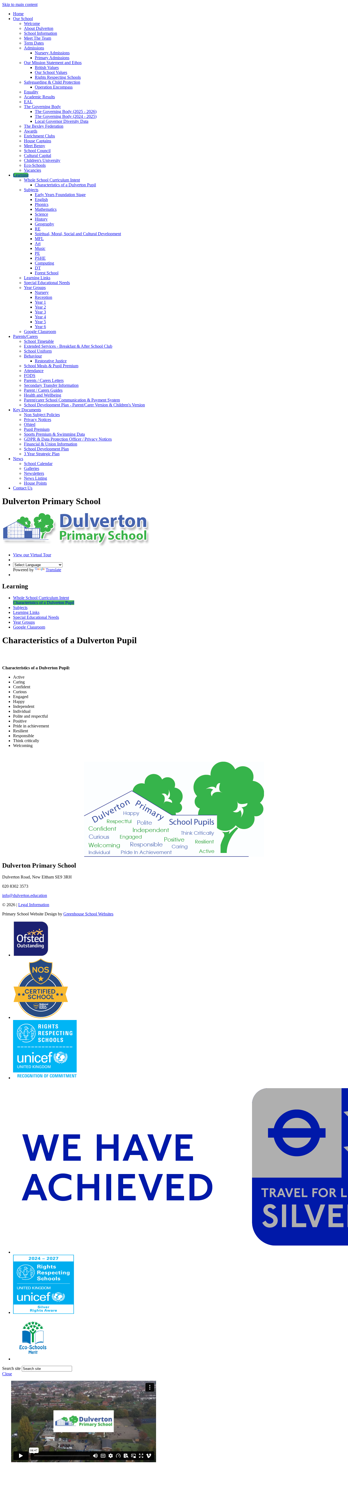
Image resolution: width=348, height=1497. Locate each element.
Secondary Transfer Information (51, 385)
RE (38, 229)
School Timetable (39, 341)
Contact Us (22, 488)
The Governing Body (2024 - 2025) (66, 116)
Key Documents (27, 409)
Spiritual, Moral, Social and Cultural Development (78, 233)
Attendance (34, 370)
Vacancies (32, 170)
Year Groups (35, 287)
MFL (39, 238)
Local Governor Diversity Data (61, 121)
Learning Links (37, 277)
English (41, 199)
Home (18, 13)
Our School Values (51, 72)
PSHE (40, 258)
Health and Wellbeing (42, 395)
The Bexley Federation (43, 126)
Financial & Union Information (50, 444)
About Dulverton (38, 28)
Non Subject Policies (42, 414)
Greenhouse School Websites (88, 914)
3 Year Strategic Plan (42, 453)
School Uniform (38, 351)
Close (7, 1374)
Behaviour (33, 356)
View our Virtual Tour (32, 555)
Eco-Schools (35, 165)
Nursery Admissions (52, 53)
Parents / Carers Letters (44, 380)
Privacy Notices (37, 419)
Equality (31, 92)
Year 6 (40, 326)
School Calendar (38, 463)
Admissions (34, 48)
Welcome (32, 23)
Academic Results (39, 97)
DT (38, 268)
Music (40, 248)
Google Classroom (40, 331)
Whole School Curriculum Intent (52, 180)
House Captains (37, 141)
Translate (53, 569)
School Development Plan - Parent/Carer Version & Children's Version (84, 405)
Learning (21, 175)
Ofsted (29, 424)
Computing (44, 263)
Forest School (46, 273)
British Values (47, 67)
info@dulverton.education (24, 895)
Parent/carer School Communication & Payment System (72, 400)
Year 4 (40, 317)
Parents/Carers (25, 336)
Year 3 (40, 312)
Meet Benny (34, 145)
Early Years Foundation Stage (60, 194)
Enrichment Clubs (39, 136)
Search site (11, 1368)
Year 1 (40, 302)
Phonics (41, 204)
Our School (23, 18)
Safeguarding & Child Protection (52, 82)
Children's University (42, 160)
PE (37, 253)
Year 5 (40, 321)
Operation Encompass (54, 87)
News (18, 458)
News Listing (35, 478)
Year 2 (40, 307)
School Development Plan (46, 449)
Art (38, 243)
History (41, 219)
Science (41, 214)
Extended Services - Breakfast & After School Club (68, 346)
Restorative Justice (51, 361)
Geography (44, 224)
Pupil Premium (36, 429)
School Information (40, 33)
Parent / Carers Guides (43, 390)
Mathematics (46, 209)
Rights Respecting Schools (58, 77)
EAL (28, 101)
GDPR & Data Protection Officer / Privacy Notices (68, 439)
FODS (29, 375)
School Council (37, 150)
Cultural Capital (37, 155)
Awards (30, 131)
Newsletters (34, 473)
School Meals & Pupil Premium (51, 365)
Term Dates (34, 43)
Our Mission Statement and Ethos (53, 62)
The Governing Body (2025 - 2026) (66, 111)
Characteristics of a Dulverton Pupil (65, 185)
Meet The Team (37, 38)
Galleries (31, 468)
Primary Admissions (52, 57)
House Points (35, 483)
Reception (43, 297)
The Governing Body (42, 106)
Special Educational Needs (47, 282)
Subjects (31, 189)
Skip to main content (20, 4)
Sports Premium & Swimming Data (54, 434)
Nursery (42, 292)
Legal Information (33, 904)
